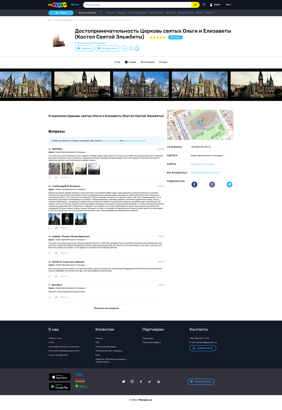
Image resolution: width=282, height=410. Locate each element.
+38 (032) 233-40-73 (200, 147)
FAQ (97, 342)
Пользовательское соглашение (63, 346)
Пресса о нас (55, 338)
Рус (228, 4)
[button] (198, 122)
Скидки (132, 62)
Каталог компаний (87, 13)
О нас (117, 62)
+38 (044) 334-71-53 (199, 338)
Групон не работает (58, 355)
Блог (97, 355)
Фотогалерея (148, 62)
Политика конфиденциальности (63, 351)
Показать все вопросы (106, 308)
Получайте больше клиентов (204, 172)
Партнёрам (147, 338)
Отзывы (163, 62)
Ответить (64, 177)
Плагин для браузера (105, 346)
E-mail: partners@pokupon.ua (203, 342)
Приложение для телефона (108, 351)
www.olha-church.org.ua (202, 164)
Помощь (99, 338)
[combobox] (137, 5)
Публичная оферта (151, 342)
